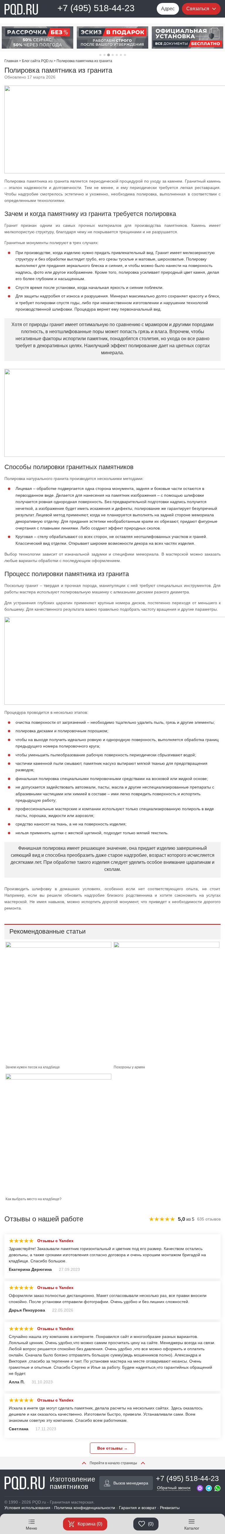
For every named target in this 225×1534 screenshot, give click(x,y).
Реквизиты (170, 1507)
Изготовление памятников (72, 1483)
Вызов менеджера (130, 1483)
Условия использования (27, 1507)
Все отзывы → (112, 1448)
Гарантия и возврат (137, 1507)
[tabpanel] (37, 37)
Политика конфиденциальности (84, 1507)
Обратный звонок (173, 1487)
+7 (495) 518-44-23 (95, 8)
